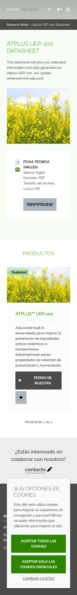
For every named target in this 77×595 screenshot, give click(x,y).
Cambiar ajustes (38, 579)
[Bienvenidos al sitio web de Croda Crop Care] (22, 9)
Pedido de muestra (43, 380)
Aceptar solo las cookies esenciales (38, 564)
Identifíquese (40, 204)
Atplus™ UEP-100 (34, 313)
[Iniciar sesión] (21, 397)
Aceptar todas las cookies (38, 543)
